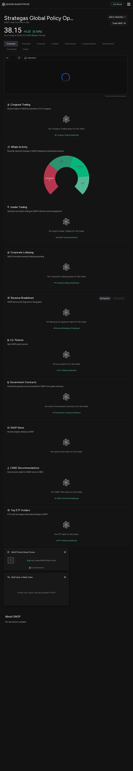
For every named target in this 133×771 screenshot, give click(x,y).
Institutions (70, 43)
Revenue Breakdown (22, 298)
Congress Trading (20, 104)
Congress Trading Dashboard (67, 135)
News (26, 49)
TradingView (122, 96)
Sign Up (30, 560)
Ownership (12, 49)
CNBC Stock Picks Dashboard (67, 498)
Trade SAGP (117, 23)
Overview (11, 43)
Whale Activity (19, 147)
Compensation (89, 43)
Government (108, 43)
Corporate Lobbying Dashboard (67, 283)
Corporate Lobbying (22, 252)
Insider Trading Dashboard (67, 237)
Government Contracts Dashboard (67, 413)
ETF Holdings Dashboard (67, 541)
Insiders (55, 43)
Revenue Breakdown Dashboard (67, 328)
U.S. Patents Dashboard (67, 370)
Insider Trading (19, 207)
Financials (26, 43)
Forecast (41, 43)
